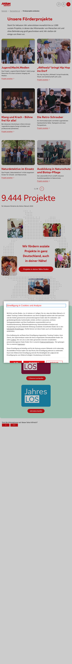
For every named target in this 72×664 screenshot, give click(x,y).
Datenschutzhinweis (47, 342)
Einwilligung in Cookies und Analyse (24, 305)
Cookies (13, 340)
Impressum (21, 344)
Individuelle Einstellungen (15, 329)
